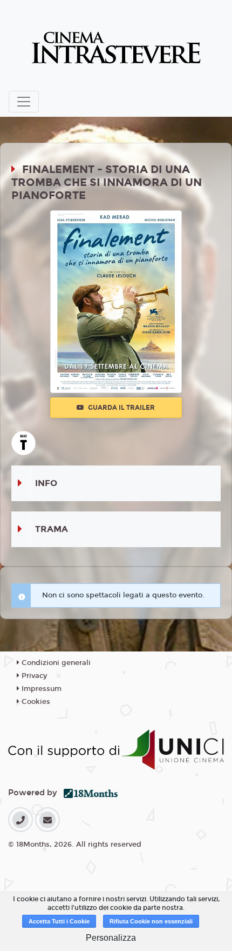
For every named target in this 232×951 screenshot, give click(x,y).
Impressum (40, 688)
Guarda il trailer (120, 407)
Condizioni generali (55, 663)
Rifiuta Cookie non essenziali (151, 921)
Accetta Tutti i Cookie (59, 921)
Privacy (33, 675)
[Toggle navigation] (24, 101)
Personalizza (111, 937)
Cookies (34, 701)
